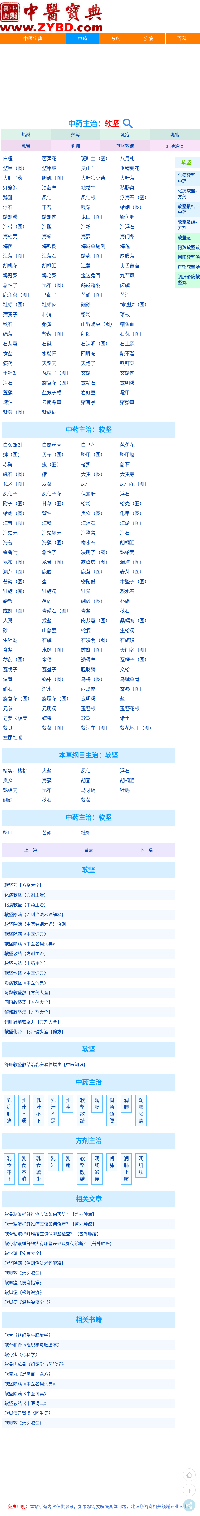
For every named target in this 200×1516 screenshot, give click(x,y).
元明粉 (49, 708)
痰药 (8, 363)
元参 (8, 708)
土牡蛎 (10, 373)
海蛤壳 (10, 236)
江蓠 (86, 266)
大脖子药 (12, 178)
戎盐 (47, 620)
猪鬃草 (127, 402)
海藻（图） (15, 256)
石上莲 (127, 344)
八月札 (127, 158)
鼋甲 (125, 392)
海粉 (86, 227)
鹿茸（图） (93, 572)
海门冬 (127, 236)
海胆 (47, 227)
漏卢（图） (132, 562)
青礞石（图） (56, 611)
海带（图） (15, 227)
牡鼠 (86, 591)
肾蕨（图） (54, 334)
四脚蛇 (88, 353)
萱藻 (8, 392)
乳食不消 (23, 1169)
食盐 (8, 353)
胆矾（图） (54, 178)
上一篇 (30, 850)
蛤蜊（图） (132, 207)
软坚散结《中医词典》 (26, 1403)
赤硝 (8, 464)
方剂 (115, 38)
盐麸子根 (51, 392)
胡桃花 (10, 266)
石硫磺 (127, 640)
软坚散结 (125, 146)
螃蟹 (8, 601)
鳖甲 (8, 833)
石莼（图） (132, 334)
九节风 (127, 275)
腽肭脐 (88, 669)
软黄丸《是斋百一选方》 (28, 1374)
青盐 (86, 611)
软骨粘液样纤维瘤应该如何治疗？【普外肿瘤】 (50, 1224)
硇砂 (86, 305)
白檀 (8, 158)
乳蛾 (174, 134)
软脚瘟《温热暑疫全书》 (28, 1302)
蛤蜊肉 (49, 217)
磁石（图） (15, 474)
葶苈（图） (15, 660)
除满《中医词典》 (26, 934)
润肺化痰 (141, 1111)
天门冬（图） (134, 650)
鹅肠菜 (127, 188)
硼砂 (8, 800)
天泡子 (88, 363)
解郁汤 (189, 267)
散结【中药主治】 (26, 963)
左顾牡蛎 (12, 738)
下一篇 (146, 850)
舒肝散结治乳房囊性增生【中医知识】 (46, 1064)
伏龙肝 (88, 494)
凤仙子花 (51, 494)
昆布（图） (54, 285)
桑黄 (47, 324)
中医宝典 (33, 38)
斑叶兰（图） (95, 158)
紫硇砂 (49, 412)
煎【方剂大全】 (24, 885)
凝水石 (127, 591)
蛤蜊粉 (10, 217)
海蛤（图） (132, 523)
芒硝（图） (93, 295)
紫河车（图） (95, 728)
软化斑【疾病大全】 (24, 1253)
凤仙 (47, 197)
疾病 (149, 38)
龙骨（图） (54, 562)
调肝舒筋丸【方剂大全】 (32, 1022)
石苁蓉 (10, 344)
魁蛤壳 (127, 552)
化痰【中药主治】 (26, 905)
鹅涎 (8, 197)
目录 (88, 850)
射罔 (86, 334)
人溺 (8, 620)
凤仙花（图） (134, 484)
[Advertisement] (100, 81)
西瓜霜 (88, 689)
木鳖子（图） (134, 581)
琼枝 (125, 314)
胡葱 (86, 780)
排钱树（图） (134, 305)
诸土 (125, 718)
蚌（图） (12, 455)
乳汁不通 (23, 1111)
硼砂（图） (93, 601)
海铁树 (49, 246)
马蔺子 (49, 295)
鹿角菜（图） (17, 295)
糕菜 (86, 207)
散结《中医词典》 (26, 973)
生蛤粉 (127, 630)
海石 (125, 533)
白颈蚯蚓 (12, 445)
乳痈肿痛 (9, 1111)
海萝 (86, 236)
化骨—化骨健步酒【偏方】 (35, 1031)
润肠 (97, 1104)
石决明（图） (95, 344)
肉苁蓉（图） (95, 620)
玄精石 (88, 383)
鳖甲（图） (15, 168)
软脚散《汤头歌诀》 (24, 1273)
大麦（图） (93, 474)
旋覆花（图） (56, 699)
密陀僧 (88, 581)
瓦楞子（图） (56, 373)
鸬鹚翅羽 (90, 285)
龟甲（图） (132, 513)
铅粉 (86, 314)
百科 (182, 38)
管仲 (47, 513)
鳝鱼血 (127, 324)
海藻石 (49, 256)
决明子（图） (95, 552)
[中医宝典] (51, 30)
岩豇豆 (88, 392)
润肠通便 (175, 146)
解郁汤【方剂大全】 (28, 1012)
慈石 (125, 464)
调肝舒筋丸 (189, 279)
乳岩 (25, 146)
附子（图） (15, 503)
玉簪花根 (130, 708)
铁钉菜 (127, 363)
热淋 (25, 134)
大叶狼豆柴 (93, 178)
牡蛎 (125, 790)
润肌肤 (141, 1165)
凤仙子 (10, 494)
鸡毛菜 (49, 275)
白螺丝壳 (51, 445)
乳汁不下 (38, 1111)
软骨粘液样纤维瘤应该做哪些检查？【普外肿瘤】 (52, 1234)
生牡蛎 (10, 640)
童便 (47, 660)
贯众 (8, 780)
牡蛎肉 (49, 305)
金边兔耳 (90, 275)
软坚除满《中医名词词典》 (30, 1384)
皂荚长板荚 (15, 718)
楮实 (86, 464)
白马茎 (88, 445)
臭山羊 (88, 168)
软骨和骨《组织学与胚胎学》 (32, 1345)
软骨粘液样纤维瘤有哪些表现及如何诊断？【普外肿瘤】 (59, 1243)
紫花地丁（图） (137, 728)
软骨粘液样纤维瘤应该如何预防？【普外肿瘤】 (50, 1214)
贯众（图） (93, 513)
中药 (82, 38)
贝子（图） (54, 455)
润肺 (126, 1104)
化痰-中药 (187, 178)
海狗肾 (88, 533)
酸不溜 (127, 353)
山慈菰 (49, 630)
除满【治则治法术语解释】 (35, 914)
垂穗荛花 (130, 168)
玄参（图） (132, 689)
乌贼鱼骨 (130, 679)
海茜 (8, 246)
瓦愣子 (10, 669)
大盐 (47, 770)
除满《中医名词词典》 (30, 944)
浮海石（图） (134, 197)
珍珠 (86, 718)
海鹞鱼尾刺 (93, 246)
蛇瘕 (86, 630)
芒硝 (47, 833)
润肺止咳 (126, 1169)
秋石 (8, 324)
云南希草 (51, 402)
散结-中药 (187, 209)
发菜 (47, 484)
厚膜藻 (127, 256)
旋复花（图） (56, 383)
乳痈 (75, 146)
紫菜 (86, 800)
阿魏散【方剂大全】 (28, 992)
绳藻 (8, 334)
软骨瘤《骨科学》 (22, 1354)
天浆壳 (49, 363)
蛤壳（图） (93, 256)
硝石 (8, 689)
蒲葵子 (10, 314)
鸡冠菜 (10, 275)
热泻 (75, 134)
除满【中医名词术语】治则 (35, 924)
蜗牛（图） (54, 679)
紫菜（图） (15, 412)
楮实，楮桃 (15, 770)
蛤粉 (86, 503)
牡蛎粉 (49, 591)
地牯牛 (88, 188)
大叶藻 (127, 178)
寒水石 (88, 542)
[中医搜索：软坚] (126, 124)
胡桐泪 (49, 266)
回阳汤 (189, 257)
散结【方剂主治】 (26, 953)
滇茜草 (49, 188)
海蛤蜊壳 (51, 533)
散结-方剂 (187, 225)
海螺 (47, 236)
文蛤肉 (127, 373)
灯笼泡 (10, 188)
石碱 (47, 344)
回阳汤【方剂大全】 (28, 1002)
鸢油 (8, 402)
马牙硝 (88, 790)
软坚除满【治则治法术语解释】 (35, 1263)
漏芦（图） (15, 572)
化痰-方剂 (187, 194)
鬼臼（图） (93, 217)
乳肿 (67, 1104)
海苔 (8, 542)
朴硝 (125, 601)
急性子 (10, 285)
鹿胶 (47, 572)
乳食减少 (38, 1169)
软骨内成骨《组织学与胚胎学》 (35, 1364)
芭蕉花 (49, 158)
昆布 (47, 790)
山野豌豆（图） (98, 324)
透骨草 (88, 660)
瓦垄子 (49, 669)
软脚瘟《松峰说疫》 (24, 1292)
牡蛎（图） (15, 305)
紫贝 (8, 728)
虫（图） (51, 464)
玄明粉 (127, 383)
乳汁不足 (53, 1111)
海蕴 (125, 246)
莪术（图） (15, 484)
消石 (8, 383)
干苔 (47, 207)
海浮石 (127, 227)
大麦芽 (127, 474)
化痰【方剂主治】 (26, 895)
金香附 (10, 552)
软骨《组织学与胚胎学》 (28, 1335)
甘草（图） (54, 503)
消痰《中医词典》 (26, 983)
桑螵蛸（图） (134, 620)
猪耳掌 (88, 402)
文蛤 (86, 373)
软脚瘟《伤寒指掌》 (24, 1282)
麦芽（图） (132, 572)
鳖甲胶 (49, 168)
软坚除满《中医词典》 (26, 1393)
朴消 (47, 314)
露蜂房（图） (95, 562)
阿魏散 (189, 247)
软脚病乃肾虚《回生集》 (28, 1413)
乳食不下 (9, 1169)
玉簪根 (88, 708)
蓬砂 (47, 601)
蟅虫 (47, 718)
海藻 (47, 780)
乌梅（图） (93, 679)
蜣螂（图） (15, 611)
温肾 (8, 679)
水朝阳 (49, 353)
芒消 (125, 295)
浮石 (8, 207)
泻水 (47, 689)
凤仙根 (88, 197)
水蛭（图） (54, 650)
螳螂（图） (93, 650)
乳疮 (125, 134)
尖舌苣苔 (130, 266)
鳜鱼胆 (127, 217)
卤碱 (125, 285)
